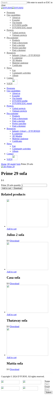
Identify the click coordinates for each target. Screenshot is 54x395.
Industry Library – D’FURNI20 (26, 55)
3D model (11, 164)
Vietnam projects (19, 35)
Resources (11, 53)
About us (16, 17)
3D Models (17, 60)
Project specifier (19, 48)
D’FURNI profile (20, 25)
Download (18, 188)
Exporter (16, 20)
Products (16, 40)
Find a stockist (18, 45)
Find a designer (19, 50)
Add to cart (6, 188)
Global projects (18, 32)
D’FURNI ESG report (22, 27)
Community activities (21, 73)
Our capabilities (13, 15)
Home (4, 164)
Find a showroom (20, 43)
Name (47, 381)
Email (47, 386)
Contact (10, 78)
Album (15, 75)
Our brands (17, 22)
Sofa (18, 164)
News (9, 68)
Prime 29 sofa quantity (11, 185)
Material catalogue (20, 63)
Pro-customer (12, 37)
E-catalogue (17, 58)
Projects (10, 30)
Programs (11, 12)
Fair (14, 70)
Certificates (17, 65)
